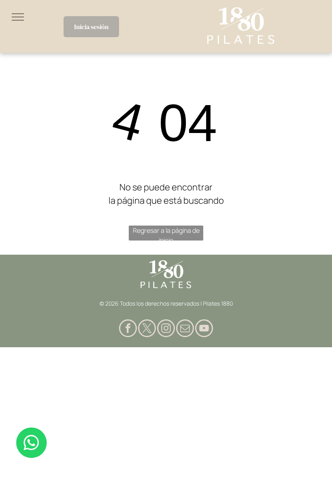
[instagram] (166, 329)
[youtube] (204, 329)
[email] (185, 329)
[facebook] (128, 329)
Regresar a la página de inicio (166, 233)
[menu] (17, 16)
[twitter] (147, 329)
